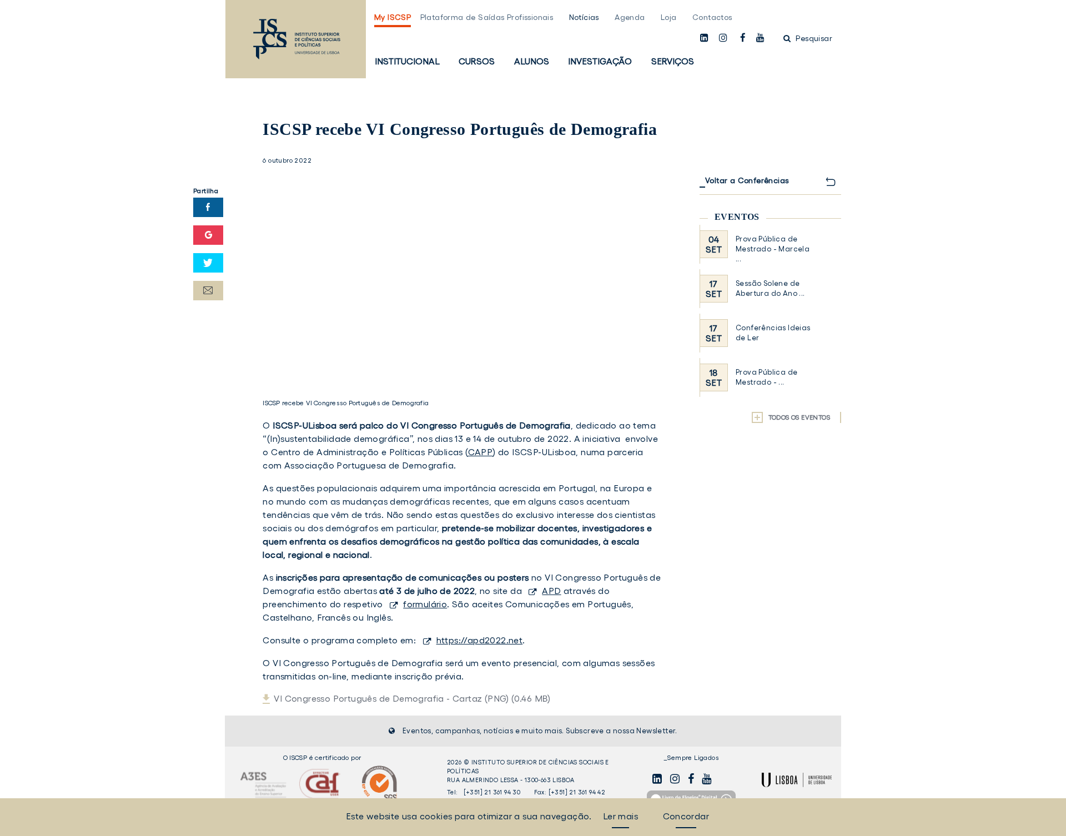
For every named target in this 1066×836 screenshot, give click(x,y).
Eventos (737, 216)
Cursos (477, 61)
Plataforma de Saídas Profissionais (487, 17)
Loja (669, 17)
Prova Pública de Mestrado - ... (766, 377)
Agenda (630, 17)
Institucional (407, 61)
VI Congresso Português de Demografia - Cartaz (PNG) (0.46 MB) (412, 698)
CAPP (480, 452)
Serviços (672, 61)
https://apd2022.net (479, 640)
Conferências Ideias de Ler (773, 333)
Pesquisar (812, 38)
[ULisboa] (797, 780)
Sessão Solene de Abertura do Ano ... (770, 288)
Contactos (712, 17)
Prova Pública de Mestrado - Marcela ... (772, 249)
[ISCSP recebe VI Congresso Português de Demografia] (462, 278)
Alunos (531, 61)
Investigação (600, 61)
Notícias (584, 17)
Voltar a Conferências (746, 180)
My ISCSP (392, 17)
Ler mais (620, 816)
